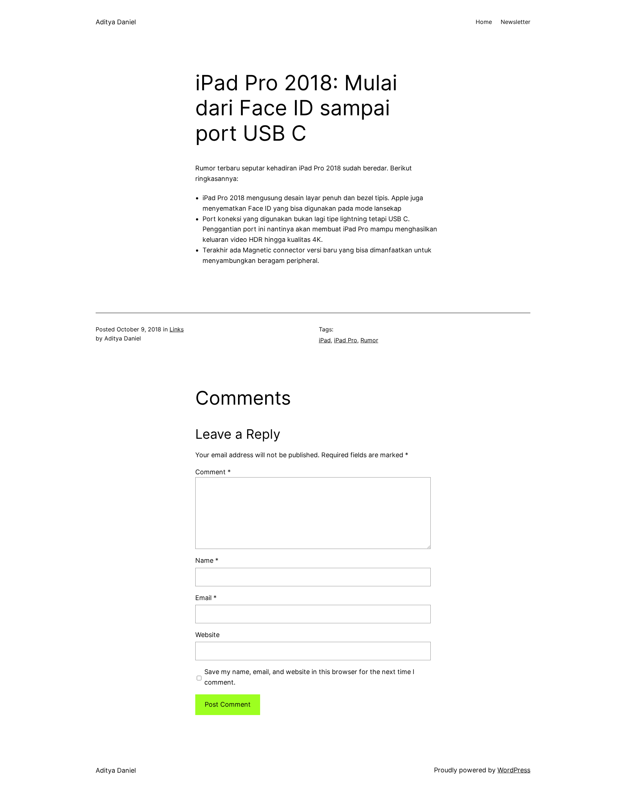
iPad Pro (345, 340)
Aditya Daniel (116, 22)
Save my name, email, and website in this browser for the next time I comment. (309, 677)
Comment (213, 472)
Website (207, 635)
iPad (325, 340)
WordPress (513, 770)
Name (206, 560)
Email (206, 598)
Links (177, 329)
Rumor (369, 340)
